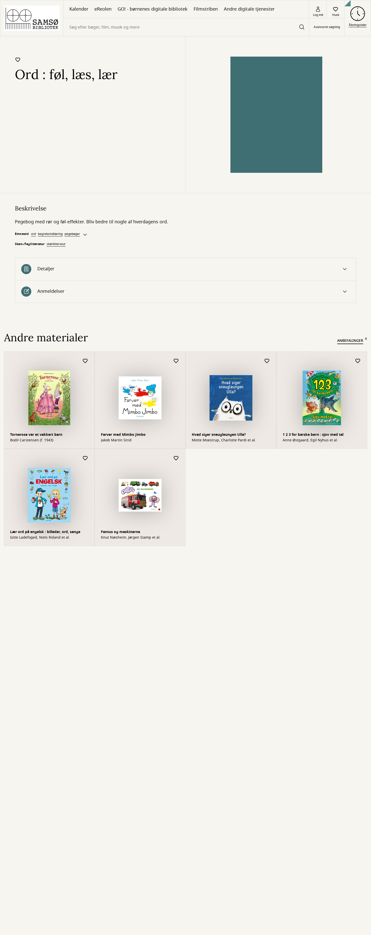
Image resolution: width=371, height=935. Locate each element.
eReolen (103, 9)
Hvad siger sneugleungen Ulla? (219, 434)
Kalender (78, 9)
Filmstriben (206, 9)
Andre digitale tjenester (249, 9)
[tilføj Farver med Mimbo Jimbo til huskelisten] (176, 361)
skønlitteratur (56, 244)
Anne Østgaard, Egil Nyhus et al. (310, 440)
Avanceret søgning (327, 27)
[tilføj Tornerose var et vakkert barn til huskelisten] (85, 361)
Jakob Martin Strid (116, 440)
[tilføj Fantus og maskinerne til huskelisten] (176, 458)
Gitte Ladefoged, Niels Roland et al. (40, 538)
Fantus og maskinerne (120, 532)
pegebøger (72, 234)
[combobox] (186, 27)
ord (33, 234)
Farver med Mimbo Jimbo (123, 434)
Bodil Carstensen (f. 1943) (31, 440)
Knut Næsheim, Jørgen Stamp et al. (131, 538)
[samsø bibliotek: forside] (31, 18)
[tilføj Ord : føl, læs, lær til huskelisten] (18, 60)
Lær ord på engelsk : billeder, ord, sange (45, 532)
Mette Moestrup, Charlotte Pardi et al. (224, 440)
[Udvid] (85, 235)
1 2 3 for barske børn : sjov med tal (313, 434)
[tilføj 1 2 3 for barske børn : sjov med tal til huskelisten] (358, 361)
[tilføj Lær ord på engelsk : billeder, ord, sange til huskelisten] (85, 458)
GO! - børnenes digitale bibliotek (153, 9)
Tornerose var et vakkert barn (36, 434)
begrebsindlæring (50, 234)
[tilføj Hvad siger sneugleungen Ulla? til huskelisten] (267, 361)
